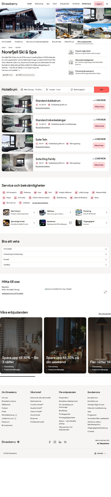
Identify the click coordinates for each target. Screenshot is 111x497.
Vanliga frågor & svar (96, 404)
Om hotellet (6, 42)
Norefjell (18, 47)
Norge (10, 47)
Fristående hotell (37, 422)
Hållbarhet (6, 404)
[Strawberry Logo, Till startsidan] (9, 4)
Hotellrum (19, 42)
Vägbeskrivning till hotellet (12, 293)
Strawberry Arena (9, 401)
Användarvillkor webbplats (98, 418)
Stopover (34, 418)
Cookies (91, 431)
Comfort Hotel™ (36, 404)
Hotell (3, 47)
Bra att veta (56, 42)
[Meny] (107, 4)
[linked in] (60, 442)
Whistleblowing (8, 415)
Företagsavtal (64, 414)
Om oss (5, 398)
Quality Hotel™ (36, 408)
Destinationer (35, 401)
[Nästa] (30, 104)
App (89, 411)
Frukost (5, 408)
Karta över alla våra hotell (40, 398)
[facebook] (49, 442)
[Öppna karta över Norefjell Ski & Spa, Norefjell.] (105, 292)
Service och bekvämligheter (37, 42)
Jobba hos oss (8, 418)
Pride (4, 411)
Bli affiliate (63, 411)
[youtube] (65, 442)
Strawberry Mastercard (68, 401)
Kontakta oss (93, 401)
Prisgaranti (92, 415)
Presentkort (63, 398)
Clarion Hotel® (36, 411)
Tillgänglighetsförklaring (98, 428)
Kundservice (93, 398)
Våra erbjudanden (84, 42)
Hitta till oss (69, 42)
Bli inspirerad (7, 425)
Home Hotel (35, 415)
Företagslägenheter (67, 417)
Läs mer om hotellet (10, 70)
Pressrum (5, 422)
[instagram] (55, 442)
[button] (17, 104)
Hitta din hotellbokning (97, 408)
